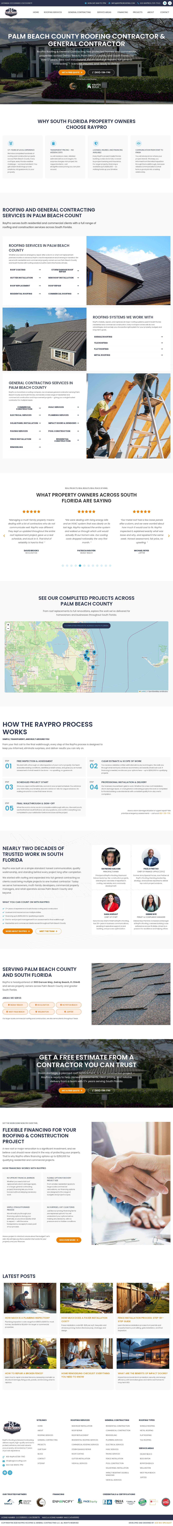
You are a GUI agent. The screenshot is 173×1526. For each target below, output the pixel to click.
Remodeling (111, 1435)
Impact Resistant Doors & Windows (117, 1474)
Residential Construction (118, 1426)
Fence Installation (114, 1459)
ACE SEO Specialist (163, 1523)
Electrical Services (115, 1445)
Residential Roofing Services (85, 1440)
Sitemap (41, 1463)
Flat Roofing (146, 1435)
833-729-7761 (164, 813)
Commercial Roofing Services (85, 1445)
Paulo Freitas (151, 868)
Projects (137, 12)
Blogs (40, 1454)
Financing (123, 12)
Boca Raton (145, 1459)
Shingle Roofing (147, 1426)
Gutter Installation (81, 1459)
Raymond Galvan (111, 868)
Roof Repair (77, 1431)
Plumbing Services (114, 1440)
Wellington (145, 1468)
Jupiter (143, 1477)
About (150, 12)
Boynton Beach (147, 1463)
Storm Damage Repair (81, 1449)
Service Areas (104, 12)
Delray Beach (146, 1454)
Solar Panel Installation (117, 1468)
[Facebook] (165, 3)
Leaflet (143, 691)
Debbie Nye (151, 914)
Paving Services (113, 1454)
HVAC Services (112, 1449)
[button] (4, 535)
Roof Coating (78, 1454)
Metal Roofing (146, 1431)
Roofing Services (53, 12)
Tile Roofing (145, 1440)
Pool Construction (115, 1463)
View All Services (79, 1463)
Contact (164, 12)
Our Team (42, 1449)
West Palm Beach (147, 1473)
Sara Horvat (111, 914)
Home (36, 12)
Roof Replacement (80, 1435)
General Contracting (79, 12)
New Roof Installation (82, 1426)
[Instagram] (170, 3)
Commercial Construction (118, 1431)
